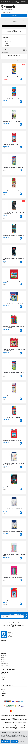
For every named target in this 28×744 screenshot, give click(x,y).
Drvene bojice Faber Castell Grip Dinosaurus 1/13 (13, 373)
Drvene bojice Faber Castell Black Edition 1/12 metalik (13, 259)
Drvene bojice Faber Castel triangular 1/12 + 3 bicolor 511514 (13, 190)
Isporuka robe (4, 655)
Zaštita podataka (4, 663)
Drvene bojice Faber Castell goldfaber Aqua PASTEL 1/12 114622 (13, 464)
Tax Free (2, 661)
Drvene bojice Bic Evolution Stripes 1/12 (12, 76)
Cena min (16, 57)
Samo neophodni (6, 741)
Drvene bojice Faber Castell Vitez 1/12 (11, 144)
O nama (2, 645)
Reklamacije (3, 659)
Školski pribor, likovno (22, 20)
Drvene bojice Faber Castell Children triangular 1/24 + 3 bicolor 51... (14, 350)
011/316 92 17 (15, 1)
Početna (3, 20)
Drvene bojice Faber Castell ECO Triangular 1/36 (13, 600)
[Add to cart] (21, 79)
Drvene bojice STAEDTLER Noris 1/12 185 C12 (13, 121)
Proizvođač (5, 37)
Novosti (2, 643)
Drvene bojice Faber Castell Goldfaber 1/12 (13, 531)
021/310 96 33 (16, 2)
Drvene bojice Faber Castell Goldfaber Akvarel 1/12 (14, 509)
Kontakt (2, 647)
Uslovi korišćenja (4, 665)
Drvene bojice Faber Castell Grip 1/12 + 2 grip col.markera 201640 (13, 327)
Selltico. (17, 728)
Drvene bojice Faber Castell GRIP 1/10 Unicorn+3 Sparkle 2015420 (11, 395)
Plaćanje (3, 657)
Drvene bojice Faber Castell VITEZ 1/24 (12, 281)
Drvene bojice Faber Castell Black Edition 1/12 (13, 235)
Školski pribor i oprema (12, 20)
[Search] (25, 12)
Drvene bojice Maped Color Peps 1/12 (11, 98)
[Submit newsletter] (26, 616)
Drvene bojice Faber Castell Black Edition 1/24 (14, 486)
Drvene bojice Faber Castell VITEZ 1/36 (12, 440)
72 (19, 55)
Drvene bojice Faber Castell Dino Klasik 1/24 (13, 303)
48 (17, 55)
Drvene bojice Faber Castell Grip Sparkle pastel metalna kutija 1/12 (14, 555)
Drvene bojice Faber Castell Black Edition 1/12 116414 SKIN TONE (13, 213)
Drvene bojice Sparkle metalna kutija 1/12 (12, 577)
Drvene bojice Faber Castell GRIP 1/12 (11, 417)
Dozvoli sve (14, 741)
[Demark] (8, 7)
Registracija (3, 653)
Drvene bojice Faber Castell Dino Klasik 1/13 (13, 167)
